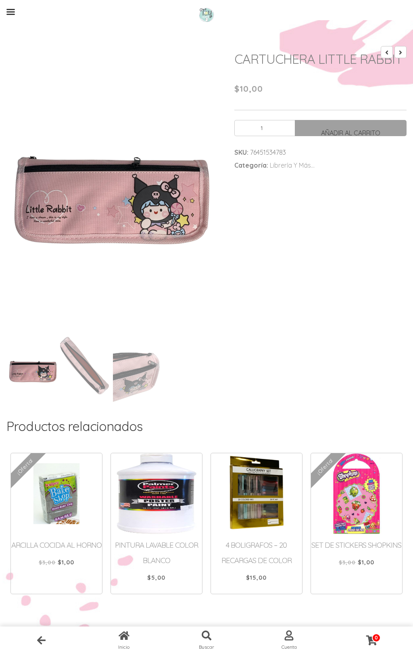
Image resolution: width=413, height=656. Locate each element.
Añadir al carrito (350, 132)
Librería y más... (292, 165)
